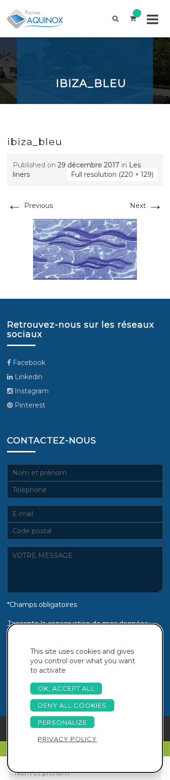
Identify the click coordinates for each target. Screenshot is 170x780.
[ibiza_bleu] (85, 248)
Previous (30, 205)
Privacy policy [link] (67, 739)
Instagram (31, 391)
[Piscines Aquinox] (43, 18)
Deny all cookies (72, 705)
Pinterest (29, 405)
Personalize (62, 722)
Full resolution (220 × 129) (112, 174)
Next (146, 205)
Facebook (28, 362)
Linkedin (27, 377)
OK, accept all (66, 688)
